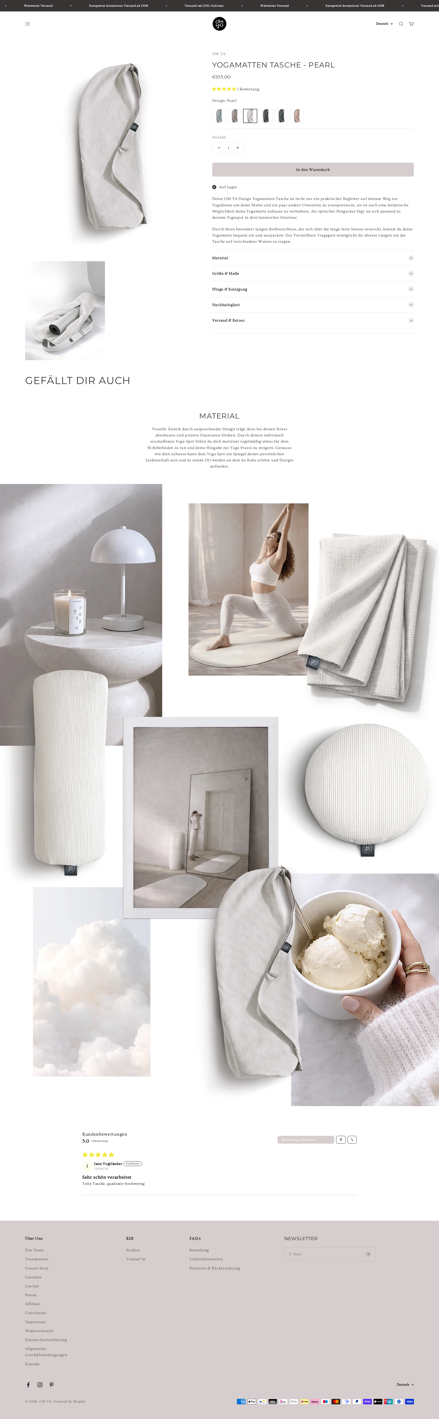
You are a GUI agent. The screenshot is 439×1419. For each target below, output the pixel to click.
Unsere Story (37, 1268)
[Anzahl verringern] (219, 147)
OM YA (218, 54)
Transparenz (36, 1259)
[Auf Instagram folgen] (40, 1385)
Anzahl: (219, 137)
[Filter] (341, 1140)
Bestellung (199, 1250)
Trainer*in (136, 1259)
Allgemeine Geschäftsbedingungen (46, 1351)
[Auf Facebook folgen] (28, 1385)
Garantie (33, 1277)
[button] (224, 89)
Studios (133, 1250)
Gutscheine (35, 1313)
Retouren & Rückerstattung (215, 1268)
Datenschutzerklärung (46, 1340)
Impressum (35, 1322)
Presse (31, 1295)
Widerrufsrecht (39, 1331)
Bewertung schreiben (298, 1140)
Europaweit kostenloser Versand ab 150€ (64, 5)
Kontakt (32, 1364)
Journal (32, 1286)
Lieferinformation (206, 1259)
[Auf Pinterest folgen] (51, 1385)
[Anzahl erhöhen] (237, 147)
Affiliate (33, 1304)
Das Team (34, 1250)
